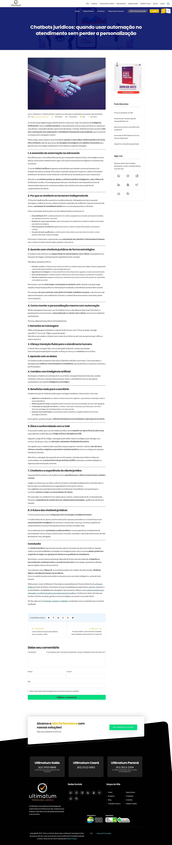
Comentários (72, 117)
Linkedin (64, 601)
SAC (91, 833)
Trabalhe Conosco (114, 803)
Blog (109, 800)
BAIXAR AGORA (128, 92)
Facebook (47, 601)
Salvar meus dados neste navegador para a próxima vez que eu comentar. (54, 691)
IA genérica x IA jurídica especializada (126, 144)
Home (110, 792)
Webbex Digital (71, 839)
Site (29, 681)
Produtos (111, 796)
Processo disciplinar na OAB (123, 113)
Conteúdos (129, 796)
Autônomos (37, 114)
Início (30, 114)
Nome (30, 671)
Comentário (32, 652)
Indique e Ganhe (131, 803)
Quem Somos (130, 792)
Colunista (129, 800)
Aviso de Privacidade (104, 833)
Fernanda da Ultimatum (41, 117)
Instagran (55, 601)
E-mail (69, 671)
